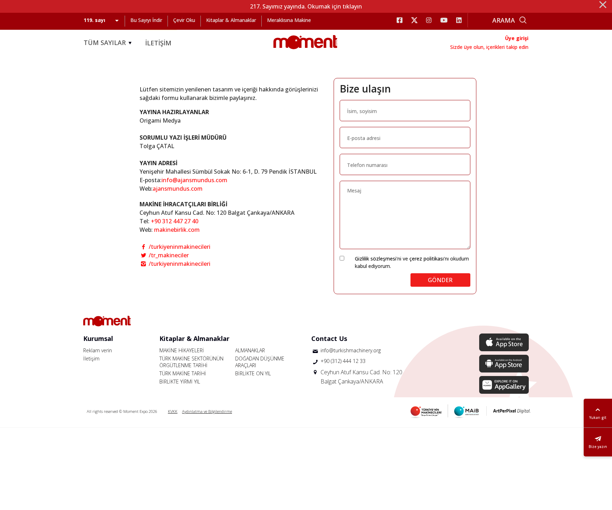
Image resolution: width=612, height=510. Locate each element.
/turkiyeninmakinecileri (178, 247)
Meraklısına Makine (289, 20)
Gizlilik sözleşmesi (375, 258)
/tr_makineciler (168, 255)
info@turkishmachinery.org (351, 350)
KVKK (172, 411)
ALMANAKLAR (250, 350)
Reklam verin (97, 350)
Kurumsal (98, 338)
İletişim (91, 358)
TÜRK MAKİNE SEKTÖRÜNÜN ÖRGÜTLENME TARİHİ (191, 362)
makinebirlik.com (177, 230)
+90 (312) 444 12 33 (343, 361)
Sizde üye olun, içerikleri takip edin (489, 47)
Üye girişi (516, 38)
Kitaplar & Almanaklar (231, 20)
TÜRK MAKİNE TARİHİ (182, 373)
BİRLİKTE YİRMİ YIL (179, 381)
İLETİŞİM (158, 43)
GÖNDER (440, 280)
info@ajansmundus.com (194, 180)
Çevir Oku (184, 20)
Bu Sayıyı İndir (146, 20)
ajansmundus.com (178, 188)
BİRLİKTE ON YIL (253, 373)
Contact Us (329, 338)
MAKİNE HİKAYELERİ (181, 350)
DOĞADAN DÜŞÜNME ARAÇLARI (259, 362)
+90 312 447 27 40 (174, 221)
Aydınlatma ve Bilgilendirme (207, 411)
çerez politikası (426, 258)
